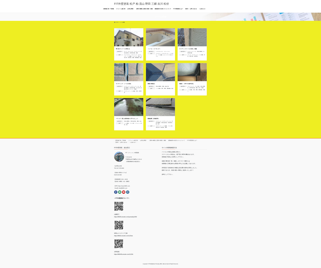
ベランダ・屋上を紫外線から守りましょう (127, 118)
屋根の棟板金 (151, 83)
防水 (199, 87)
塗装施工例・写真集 (120, 140)
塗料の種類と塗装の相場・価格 (158, 140)
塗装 (139, 56)
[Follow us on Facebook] (115, 192)
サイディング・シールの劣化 (123, 83)
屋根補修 (137, 57)
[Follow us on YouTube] (123, 192)
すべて (125, 51)
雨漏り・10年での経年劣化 (186, 83)
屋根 (137, 52)
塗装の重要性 (199, 51)
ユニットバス (167, 51)
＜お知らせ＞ (133, 142)
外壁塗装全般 (132, 52)
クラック (189, 54)
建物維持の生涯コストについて (176, 140)
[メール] (119, 192)
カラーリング (130, 51)
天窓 (194, 89)
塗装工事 (191, 56)
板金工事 (167, 86)
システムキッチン (159, 51)
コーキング (158, 53)
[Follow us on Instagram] (127, 192)
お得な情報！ (143, 140)
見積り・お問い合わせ (121, 142)
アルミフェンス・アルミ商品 (193, 86)
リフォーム (134, 56)
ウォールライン (127, 54)
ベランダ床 (132, 123)
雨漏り (135, 89)
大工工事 (138, 87)
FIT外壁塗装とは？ (192, 140)
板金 (141, 57)
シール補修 (129, 56)
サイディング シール (192, 51)
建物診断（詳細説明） (153, 118)
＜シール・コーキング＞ (154, 48)
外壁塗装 (129, 57)
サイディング (137, 51)
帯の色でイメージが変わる (123, 48)
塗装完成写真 (133, 121)
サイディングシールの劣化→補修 (188, 48)
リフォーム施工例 (133, 140)
